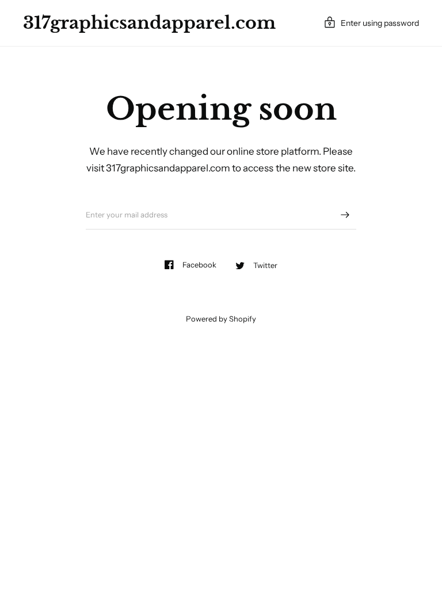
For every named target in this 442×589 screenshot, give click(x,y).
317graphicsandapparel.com (149, 23)
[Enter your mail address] (344, 215)
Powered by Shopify (221, 318)
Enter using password (380, 23)
